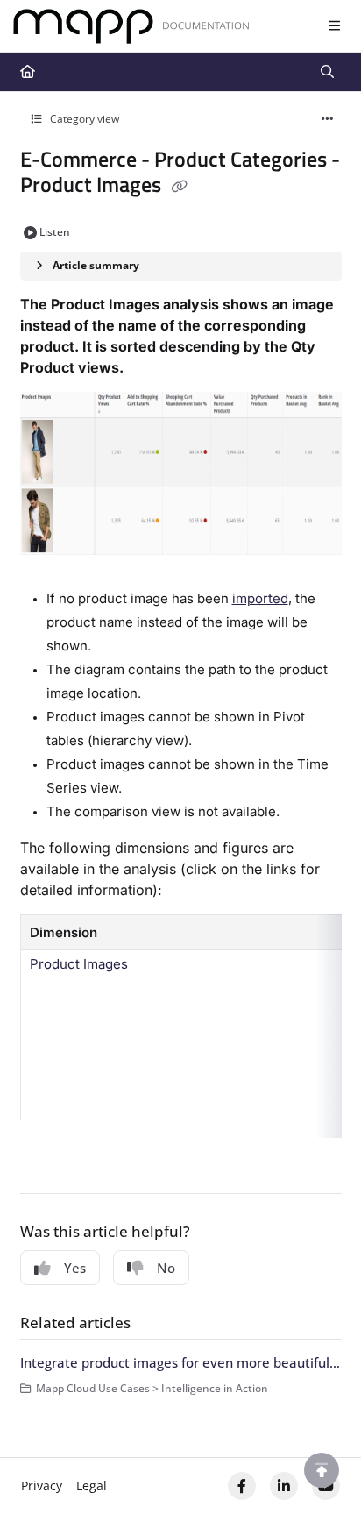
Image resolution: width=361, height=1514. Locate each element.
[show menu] (334, 26)
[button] (321, 1470)
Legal (91, 1485)
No (166, 1267)
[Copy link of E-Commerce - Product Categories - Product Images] (180, 187)
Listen (54, 231)
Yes (75, 1267)
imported (260, 598)
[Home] (131, 27)
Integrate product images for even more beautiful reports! (181, 1362)
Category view (83, 118)
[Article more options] (328, 119)
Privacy (41, 1485)
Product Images (79, 964)
